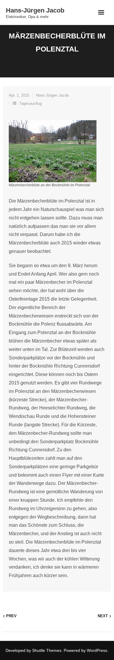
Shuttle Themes (46, 650)
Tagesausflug (30, 103)
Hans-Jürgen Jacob (52, 95)
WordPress (97, 650)
